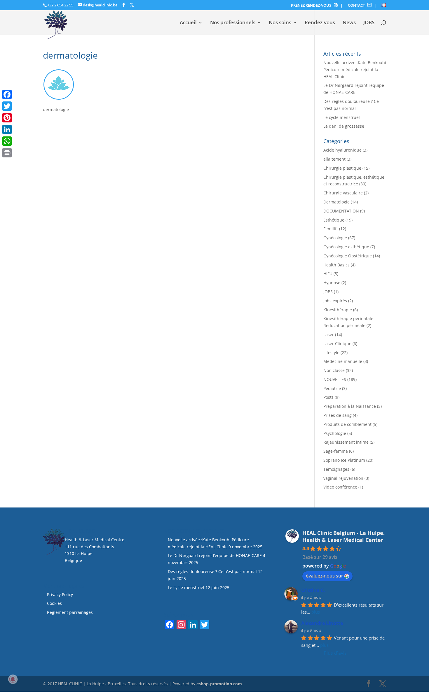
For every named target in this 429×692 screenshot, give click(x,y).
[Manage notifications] (13, 679)
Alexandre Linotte (322, 623)
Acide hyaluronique (342, 150)
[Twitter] (7, 106)
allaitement (334, 159)
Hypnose (331, 282)
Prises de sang (337, 415)
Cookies (55, 603)
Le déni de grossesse (343, 126)
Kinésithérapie (337, 309)
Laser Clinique (337, 343)
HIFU (327, 273)
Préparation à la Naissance (349, 406)
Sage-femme (335, 451)
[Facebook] (7, 94)
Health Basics (336, 265)
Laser (328, 334)
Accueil (188, 23)
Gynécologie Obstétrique (347, 256)
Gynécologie (335, 237)
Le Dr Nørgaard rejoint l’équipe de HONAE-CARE (215, 555)
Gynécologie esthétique (346, 247)
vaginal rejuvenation (343, 478)
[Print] (7, 153)
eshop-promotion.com (219, 683)
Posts (328, 397)
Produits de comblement (347, 424)
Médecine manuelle (342, 361)
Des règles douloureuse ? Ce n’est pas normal (212, 571)
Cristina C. (313, 590)
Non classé (334, 370)
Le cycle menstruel (341, 117)
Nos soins (280, 23)
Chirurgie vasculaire (343, 193)
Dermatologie (336, 202)
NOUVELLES (334, 379)
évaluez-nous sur (324, 575)
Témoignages (336, 469)
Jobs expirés (335, 300)
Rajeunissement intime (346, 442)
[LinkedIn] (7, 129)
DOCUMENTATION (341, 211)
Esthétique (333, 220)
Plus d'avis (335, 653)
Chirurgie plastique (342, 168)
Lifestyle (331, 352)
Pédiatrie (332, 388)
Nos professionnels (232, 23)
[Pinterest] (7, 118)
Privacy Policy (60, 594)
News (349, 23)
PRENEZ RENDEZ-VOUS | (317, 5)
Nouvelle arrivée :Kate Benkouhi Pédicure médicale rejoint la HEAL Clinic (354, 69)
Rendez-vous (320, 23)
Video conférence (340, 487)
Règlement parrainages (70, 612)
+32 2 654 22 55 (60, 5)
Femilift (330, 228)
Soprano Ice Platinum (344, 460)
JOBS (368, 23)
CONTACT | (362, 5)
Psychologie (334, 433)
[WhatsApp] (7, 141)
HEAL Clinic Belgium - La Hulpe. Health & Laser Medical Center (343, 536)
